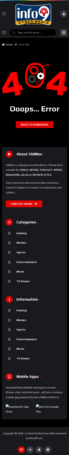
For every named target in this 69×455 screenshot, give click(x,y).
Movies (21, 242)
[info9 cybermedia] (33, 14)
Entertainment (26, 262)
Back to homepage (34, 124)
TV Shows (23, 281)
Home (9, 44)
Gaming (21, 233)
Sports (21, 252)
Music (20, 271)
